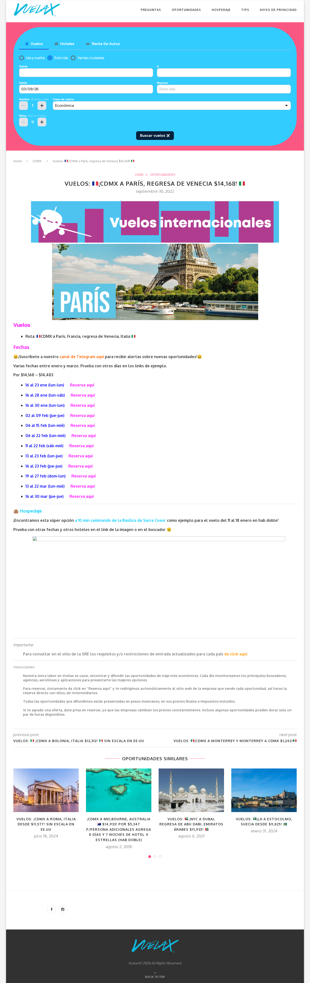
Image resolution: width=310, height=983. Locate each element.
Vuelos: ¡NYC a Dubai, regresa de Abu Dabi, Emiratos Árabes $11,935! (191, 824)
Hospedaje (221, 10)
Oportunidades (186, 10)
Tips (245, 10)
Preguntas (151, 10)
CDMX (36, 161)
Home (17, 161)
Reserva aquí (82, 385)
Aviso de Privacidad (278, 10)
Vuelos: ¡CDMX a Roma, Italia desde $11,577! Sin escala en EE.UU (46, 824)
